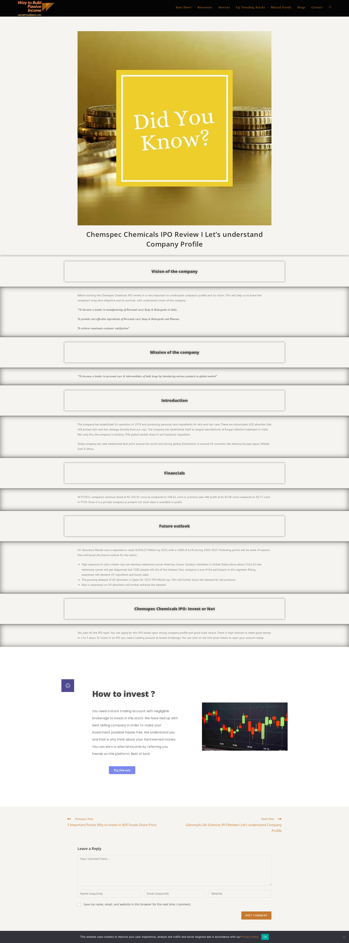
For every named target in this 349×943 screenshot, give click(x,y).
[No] (344, 937)
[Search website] (330, 7)
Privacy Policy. (250, 936)
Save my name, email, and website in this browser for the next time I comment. (137, 904)
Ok (265, 936)
